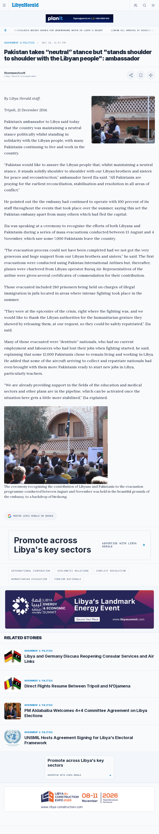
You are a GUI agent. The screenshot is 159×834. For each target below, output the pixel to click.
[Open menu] (4, 5)
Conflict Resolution (111, 570)
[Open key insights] (151, 75)
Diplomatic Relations (73, 570)
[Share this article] (131, 75)
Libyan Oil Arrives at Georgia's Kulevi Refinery (121, 30)
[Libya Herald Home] (25, 5)
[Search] (144, 5)
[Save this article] (141, 75)
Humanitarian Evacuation (29, 579)
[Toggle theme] (153, 5)
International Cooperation (30, 570)
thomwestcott (14, 73)
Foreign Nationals (67, 579)
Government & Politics (19, 42)
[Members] (135, 5)
